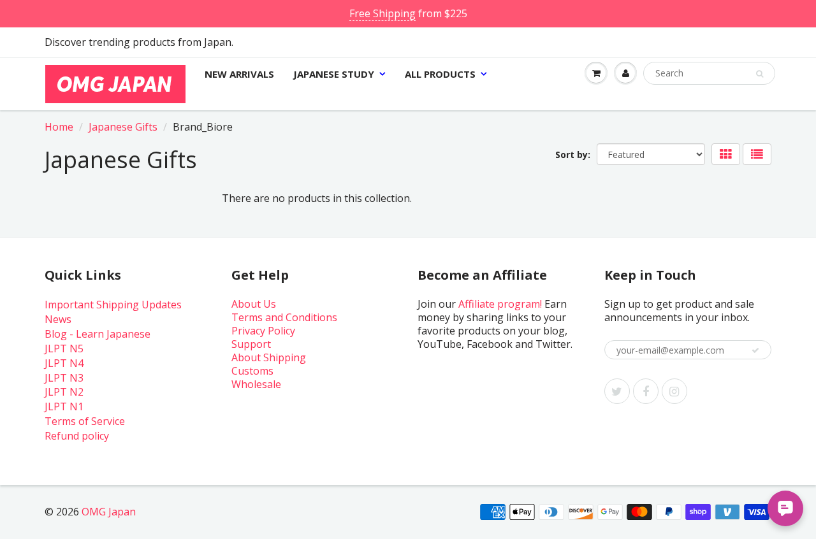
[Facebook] (646, 391)
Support (251, 344)
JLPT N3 (64, 378)
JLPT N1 (64, 406)
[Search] (759, 74)
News (58, 319)
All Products (440, 74)
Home (59, 127)
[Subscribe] (755, 350)
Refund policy (77, 436)
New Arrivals (239, 74)
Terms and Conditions (284, 317)
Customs (252, 371)
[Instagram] (674, 391)
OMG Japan (109, 512)
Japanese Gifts (123, 127)
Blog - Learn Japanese (97, 334)
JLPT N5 (64, 348)
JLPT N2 (64, 392)
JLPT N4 (64, 363)
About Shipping (268, 357)
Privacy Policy (263, 331)
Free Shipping (382, 13)
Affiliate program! (500, 304)
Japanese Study (333, 74)
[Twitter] (617, 391)
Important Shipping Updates (113, 305)
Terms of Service (85, 421)
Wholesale (256, 384)
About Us (253, 304)
